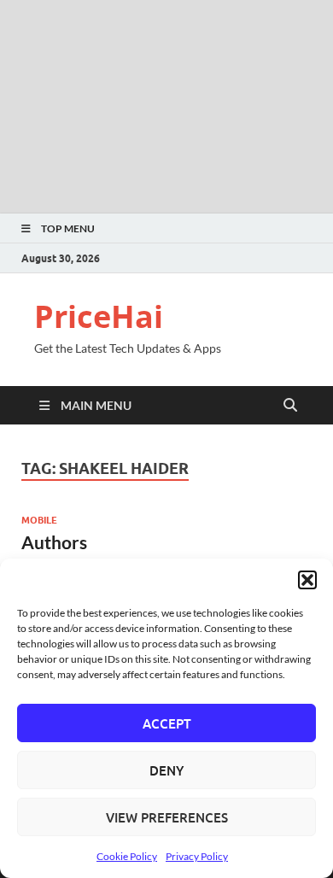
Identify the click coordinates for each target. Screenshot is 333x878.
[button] (307, 579)
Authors (54, 542)
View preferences (167, 817)
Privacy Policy (197, 856)
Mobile (39, 520)
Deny (166, 770)
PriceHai (98, 316)
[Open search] (290, 405)
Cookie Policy (126, 856)
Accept (167, 723)
